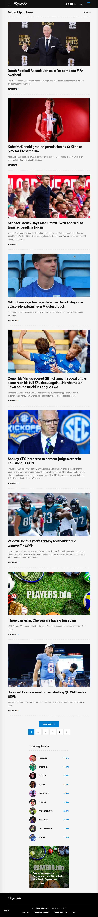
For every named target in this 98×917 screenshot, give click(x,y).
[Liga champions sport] (32, 828)
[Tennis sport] (32, 837)
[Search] (81, 4)
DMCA (74, 913)
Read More (12, 89)
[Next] (67, 732)
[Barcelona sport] (32, 793)
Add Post (25, 913)
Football (43, 758)
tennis (42, 837)
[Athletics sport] (32, 820)
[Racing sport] (32, 784)
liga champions (46, 828)
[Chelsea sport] (32, 776)
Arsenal (42, 802)
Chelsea (42, 776)
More (85, 13)
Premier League (45, 811)
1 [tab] (34, 883)
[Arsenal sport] (32, 802)
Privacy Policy (60, 913)
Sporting (43, 767)
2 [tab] (38, 883)
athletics (43, 820)
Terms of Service (41, 913)
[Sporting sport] (32, 767)
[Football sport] (32, 758)
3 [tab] (42, 883)
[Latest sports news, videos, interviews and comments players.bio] (20, 4)
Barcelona (44, 793)
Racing (42, 784)
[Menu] (9, 3)
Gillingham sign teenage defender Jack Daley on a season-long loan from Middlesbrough (45, 304)
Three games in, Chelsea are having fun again (42, 620)
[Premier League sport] (32, 811)
